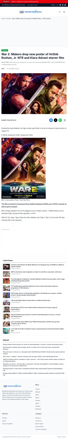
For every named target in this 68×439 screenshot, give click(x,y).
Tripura (37, 389)
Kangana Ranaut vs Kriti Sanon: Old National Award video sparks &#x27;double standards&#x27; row (33, 369)
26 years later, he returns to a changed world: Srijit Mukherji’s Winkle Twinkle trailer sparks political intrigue (34, 352)
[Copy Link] (65, 120)
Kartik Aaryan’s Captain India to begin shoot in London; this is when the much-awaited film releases (31, 348)
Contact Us (38, 421)
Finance (37, 400)
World (37, 395)
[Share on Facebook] (51, 120)
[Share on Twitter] (55, 120)
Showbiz (8, 18)
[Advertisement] (34, 32)
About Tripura (39, 423)
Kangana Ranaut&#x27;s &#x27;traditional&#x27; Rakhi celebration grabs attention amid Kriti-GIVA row (33, 374)
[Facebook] (60, 5)
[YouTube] (65, 5)
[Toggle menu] (64, 12)
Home (3, 18)
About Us (38, 418)
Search (4, 421)
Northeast (38, 409)
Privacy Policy (39, 426)
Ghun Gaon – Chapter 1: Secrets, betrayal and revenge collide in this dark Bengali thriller (30, 356)
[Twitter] (62, 5)
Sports (37, 397)
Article (37, 403)
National (37, 392)
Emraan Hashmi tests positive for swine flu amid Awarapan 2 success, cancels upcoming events (33, 344)
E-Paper (53, 5)
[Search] (59, 11)
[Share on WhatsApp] (60, 120)
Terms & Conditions (41, 429)
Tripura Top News (7, 423)
